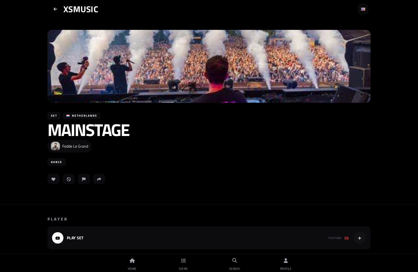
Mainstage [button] (88, 130)
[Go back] (55, 9)
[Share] (99, 179)
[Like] (53, 179)
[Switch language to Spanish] (363, 9)
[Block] (69, 179)
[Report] (84, 179)
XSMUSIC (80, 9)
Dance (56, 162)
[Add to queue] (359, 238)
